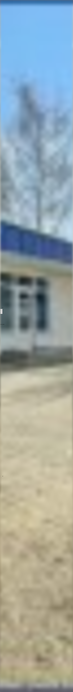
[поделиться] (1, 311)
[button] (37, 307)
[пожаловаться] (1, 310)
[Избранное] (1, 313)
